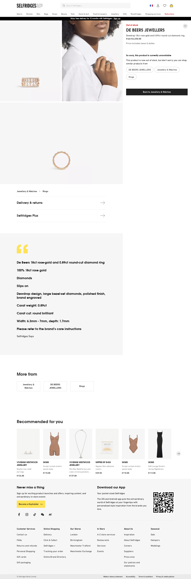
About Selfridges (132, 540)
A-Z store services (106, 534)
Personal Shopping (26, 551)
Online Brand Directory (55, 557)
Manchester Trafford (80, 545)
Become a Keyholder (29, 504)
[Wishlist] (165, 5)
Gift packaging (23, 562)
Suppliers (128, 551)
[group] (95, 454)
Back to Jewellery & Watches (157, 92)
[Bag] (171, 5)
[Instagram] (27, 516)
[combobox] (97, 5)
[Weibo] (50, 516)
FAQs (19, 540)
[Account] (158, 5)
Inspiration (129, 534)
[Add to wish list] (185, 26)
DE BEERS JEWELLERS (145, 30)
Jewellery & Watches (27, 191)
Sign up (117, 18)
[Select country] (151, 5)
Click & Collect (50, 540)
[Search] (64, 5)
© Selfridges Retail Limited (26, 577)
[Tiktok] (34, 516)
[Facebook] (19, 516)
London (74, 534)
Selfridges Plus (27, 216)
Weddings (155, 545)
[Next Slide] (178, 454)
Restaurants (103, 540)
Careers (128, 545)
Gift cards (21, 557)
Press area (129, 557)
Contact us (22, 534)
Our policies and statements (132, 564)
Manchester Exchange (81, 551)
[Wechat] (42, 516)
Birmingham (76, 540)
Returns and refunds (27, 545)
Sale (153, 534)
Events (100, 551)
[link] (28, 470)
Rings (45, 191)
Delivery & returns (30, 203)
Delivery (48, 534)
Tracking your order (53, 551)
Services (101, 545)
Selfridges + (49, 545)
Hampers (155, 540)
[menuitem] (19, 14)
